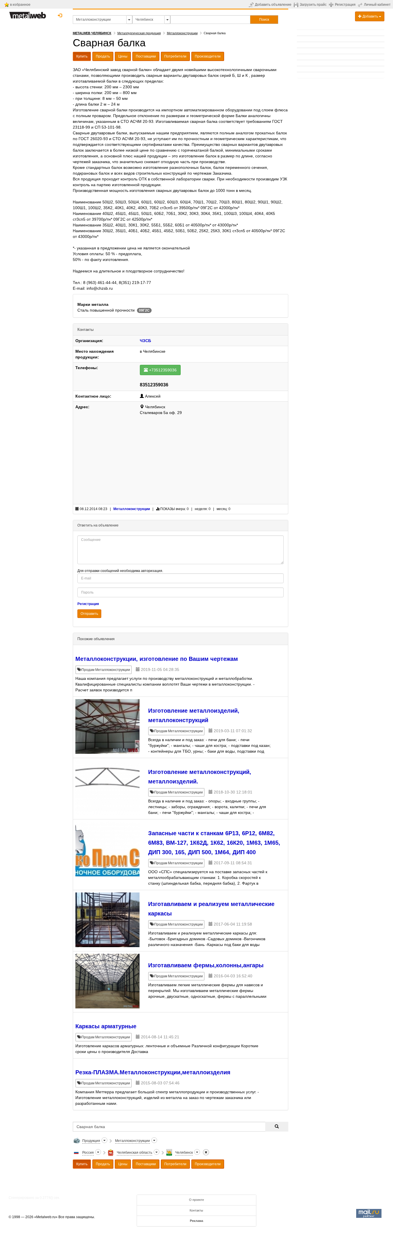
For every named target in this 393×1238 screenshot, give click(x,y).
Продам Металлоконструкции (105, 670)
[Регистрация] (332, 4)
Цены (122, 56)
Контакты (196, 1210)
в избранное (20, 5)
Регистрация (345, 5)
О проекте (196, 1199)
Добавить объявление (273, 5)
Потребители (175, 56)
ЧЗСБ (145, 340)
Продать (103, 56)
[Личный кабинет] (361, 5)
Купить (81, 56)
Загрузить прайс (313, 5)
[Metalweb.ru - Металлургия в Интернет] (28, 13)
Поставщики (146, 56)
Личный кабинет (377, 5)
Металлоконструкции (182, 33)
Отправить (89, 614)
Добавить (370, 16)
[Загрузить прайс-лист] (297, 5)
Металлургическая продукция (139, 33)
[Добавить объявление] (252, 5)
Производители (208, 56)
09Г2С (144, 310)
